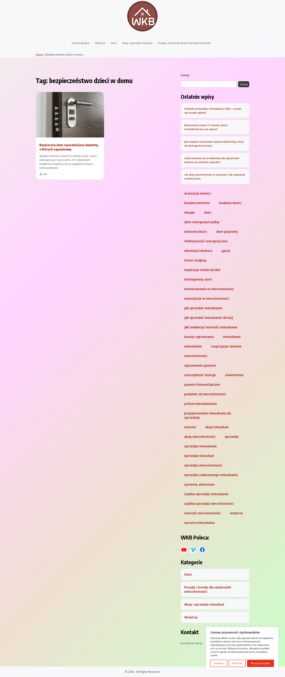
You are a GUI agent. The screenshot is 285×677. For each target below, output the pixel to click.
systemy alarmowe (199, 484)
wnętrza (236, 513)
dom (207, 212)
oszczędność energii (200, 375)
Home (40, 54)
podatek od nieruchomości (205, 394)
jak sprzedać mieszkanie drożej (208, 317)
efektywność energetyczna (205, 241)
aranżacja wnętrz (197, 193)
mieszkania (231, 336)
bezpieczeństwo (197, 203)
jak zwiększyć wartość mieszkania (210, 327)
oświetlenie (234, 375)
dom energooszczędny (202, 222)
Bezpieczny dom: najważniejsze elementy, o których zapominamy (69, 147)
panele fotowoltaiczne (202, 384)
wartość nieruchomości (202, 513)
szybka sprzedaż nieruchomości (209, 503)
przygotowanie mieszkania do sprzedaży (207, 415)
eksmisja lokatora (198, 250)
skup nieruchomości (199, 436)
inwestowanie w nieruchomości (209, 289)
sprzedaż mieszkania (200, 446)
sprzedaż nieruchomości (203, 465)
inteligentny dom (198, 279)
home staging (195, 260)
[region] (242, 648)
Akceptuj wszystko (260, 663)
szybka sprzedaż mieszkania (206, 494)
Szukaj (185, 75)
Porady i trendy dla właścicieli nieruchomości (184, 43)
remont (190, 427)
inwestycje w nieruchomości (206, 298)
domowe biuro (195, 231)
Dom (114, 43)
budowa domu (230, 203)
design (189, 212)
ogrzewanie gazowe (200, 365)
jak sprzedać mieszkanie (203, 308)
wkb (45, 174)
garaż (226, 250)
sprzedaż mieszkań (199, 455)
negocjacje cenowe (226, 346)
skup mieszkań (216, 427)
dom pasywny (227, 231)
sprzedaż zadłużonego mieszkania (211, 475)
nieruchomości (195, 356)
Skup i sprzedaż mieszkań (137, 43)
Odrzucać (237, 663)
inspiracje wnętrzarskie (202, 270)
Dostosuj (218, 663)
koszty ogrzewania (199, 336)
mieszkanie (193, 346)
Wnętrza (100, 43)
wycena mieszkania (199, 522)
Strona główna (80, 43)
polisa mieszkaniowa (200, 403)
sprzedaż (232, 436)
